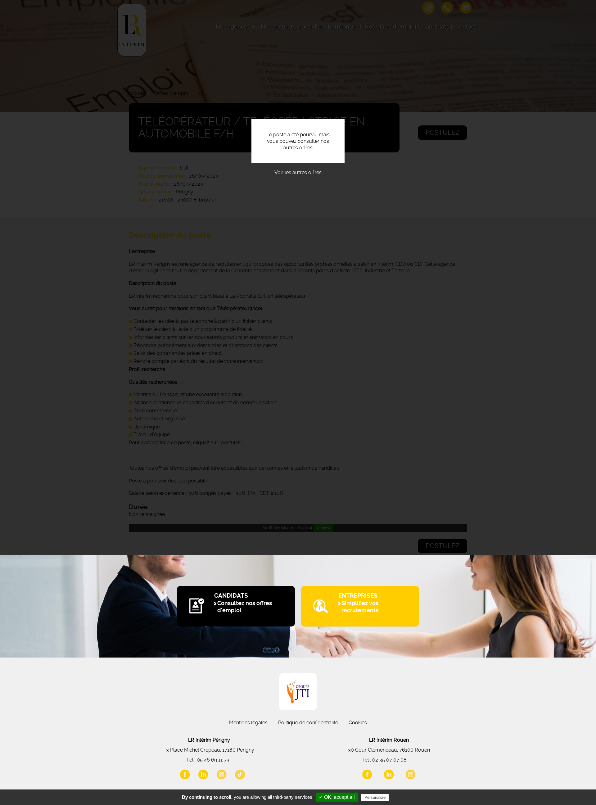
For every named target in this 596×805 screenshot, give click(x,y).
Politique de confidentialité (308, 723)
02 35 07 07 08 (389, 760)
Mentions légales (248, 723)
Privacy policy (405, 797)
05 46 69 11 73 (213, 760)
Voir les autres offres (298, 172)
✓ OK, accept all (337, 797)
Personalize (375, 797)
